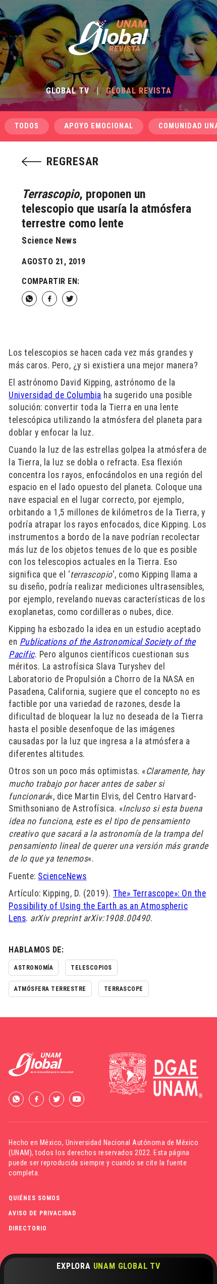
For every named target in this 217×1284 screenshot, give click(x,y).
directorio (28, 1228)
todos (27, 126)
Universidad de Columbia (55, 395)
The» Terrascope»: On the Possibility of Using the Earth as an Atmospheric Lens (107, 905)
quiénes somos (34, 1198)
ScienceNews (62, 876)
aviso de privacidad (42, 1213)
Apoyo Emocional (98, 126)
